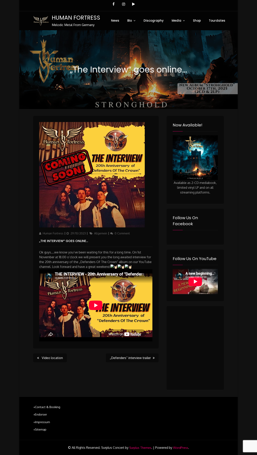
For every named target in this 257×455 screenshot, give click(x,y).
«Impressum (42, 422)
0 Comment (122, 233)
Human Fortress (53, 233)
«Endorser (40, 414)
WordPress (180, 448)
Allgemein (100, 233)
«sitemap (40, 429)
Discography (154, 20)
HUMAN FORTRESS (76, 18)
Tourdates (217, 20)
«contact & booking (47, 407)
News (115, 20)
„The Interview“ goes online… (63, 241)
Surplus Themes (140, 448)
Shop (197, 20)
